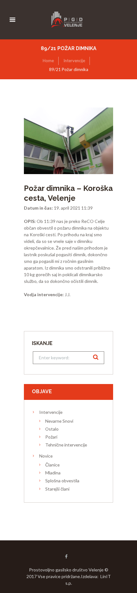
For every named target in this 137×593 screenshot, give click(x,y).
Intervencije (74, 60)
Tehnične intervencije (66, 444)
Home (48, 60)
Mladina (53, 472)
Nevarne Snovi (59, 421)
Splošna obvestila (62, 480)
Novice (46, 456)
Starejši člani (57, 489)
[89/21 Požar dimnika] (68, 141)
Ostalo (52, 429)
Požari (51, 437)
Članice (52, 464)
